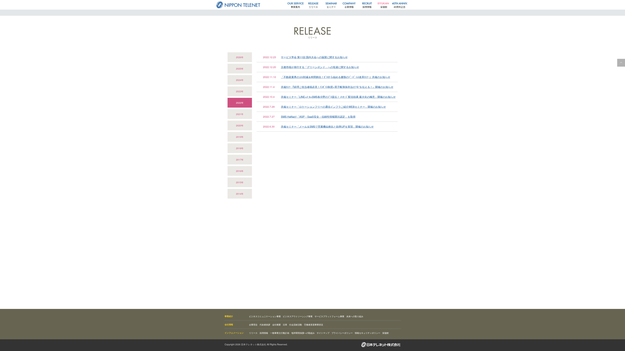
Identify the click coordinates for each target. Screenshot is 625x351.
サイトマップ (323, 332)
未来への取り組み (354, 316)
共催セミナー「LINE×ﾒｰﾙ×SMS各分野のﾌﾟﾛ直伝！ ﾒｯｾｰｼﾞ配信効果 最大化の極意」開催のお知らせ (338, 97)
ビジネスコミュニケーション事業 (265, 316)
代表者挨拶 (265, 324)
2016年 (239, 171)
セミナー (331, 6)
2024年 (239, 80)
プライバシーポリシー (342, 332)
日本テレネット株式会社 (238, 5)
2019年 (239, 136)
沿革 (285, 324)
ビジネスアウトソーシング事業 (297, 316)
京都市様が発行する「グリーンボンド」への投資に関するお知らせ (320, 67)
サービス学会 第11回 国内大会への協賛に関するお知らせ (314, 57)
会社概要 (276, 324)
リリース (313, 6)
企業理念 (253, 324)
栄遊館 (383, 6)
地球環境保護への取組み (303, 332)
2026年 (239, 57)
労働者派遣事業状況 (313, 324)
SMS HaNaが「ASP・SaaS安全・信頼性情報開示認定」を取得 (318, 116)
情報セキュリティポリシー (367, 332)
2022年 (239, 102)
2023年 (239, 91)
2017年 (239, 159)
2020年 (239, 125)
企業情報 (349, 6)
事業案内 (295, 6)
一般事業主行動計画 (279, 332)
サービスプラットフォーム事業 (329, 316)
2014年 (239, 193)
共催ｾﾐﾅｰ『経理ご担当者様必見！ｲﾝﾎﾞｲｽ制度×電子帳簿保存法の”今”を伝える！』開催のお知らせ (337, 87)
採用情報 (367, 6)
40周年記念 (399, 6)
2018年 (239, 148)
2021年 (239, 114)
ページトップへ (621, 63)
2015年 (239, 182)
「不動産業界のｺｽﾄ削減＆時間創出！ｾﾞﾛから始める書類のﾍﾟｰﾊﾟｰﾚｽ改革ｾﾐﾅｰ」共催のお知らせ (335, 77)
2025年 (239, 68)
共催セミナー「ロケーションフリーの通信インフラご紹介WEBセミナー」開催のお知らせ (333, 107)
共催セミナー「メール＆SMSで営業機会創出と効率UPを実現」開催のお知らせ (327, 126)
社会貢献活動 (295, 324)
